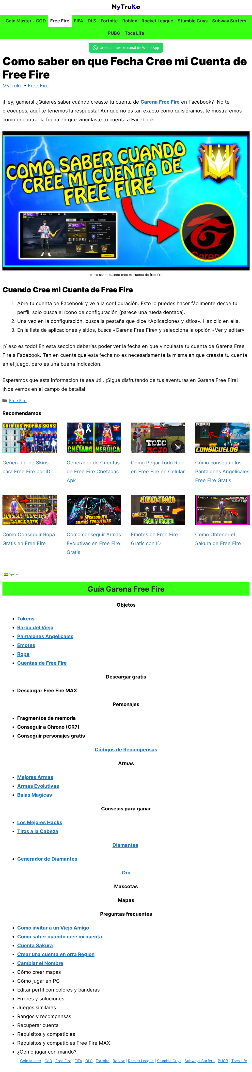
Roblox (129, 20)
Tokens (25, 619)
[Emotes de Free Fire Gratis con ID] (158, 521)
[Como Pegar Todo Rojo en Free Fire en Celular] (158, 449)
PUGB (223, 1060)
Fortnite (109, 20)
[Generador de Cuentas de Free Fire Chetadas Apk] (94, 449)
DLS (92, 20)
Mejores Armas (35, 777)
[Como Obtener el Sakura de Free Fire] (222, 521)
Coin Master (19, 20)
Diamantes (125, 845)
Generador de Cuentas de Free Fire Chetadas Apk (93, 471)
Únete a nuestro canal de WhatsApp (129, 47)
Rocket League (157, 20)
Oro (126, 873)
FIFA (78, 20)
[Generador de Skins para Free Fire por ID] (29, 449)
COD (41, 20)
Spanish (14, 574)
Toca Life (134, 33)
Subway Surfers (229, 20)
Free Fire (59, 20)
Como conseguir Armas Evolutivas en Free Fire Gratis (94, 543)
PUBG (114, 33)
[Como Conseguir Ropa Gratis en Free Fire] (29, 521)
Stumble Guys (193, 20)
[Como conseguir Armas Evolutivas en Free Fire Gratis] (94, 521)
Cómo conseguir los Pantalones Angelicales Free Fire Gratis (222, 471)
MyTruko (12, 86)
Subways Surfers (200, 1060)
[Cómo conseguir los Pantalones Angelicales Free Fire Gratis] (222, 449)
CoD (48, 1060)
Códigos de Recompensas (126, 750)
